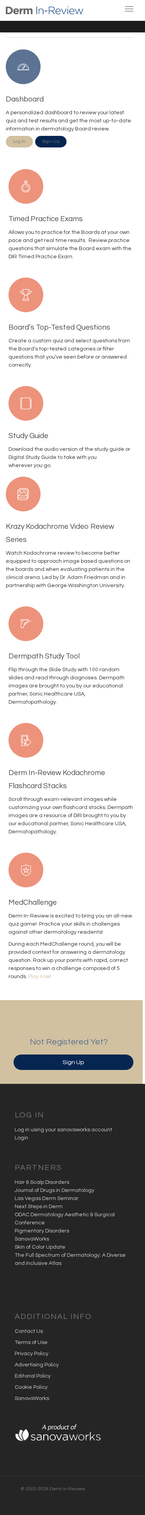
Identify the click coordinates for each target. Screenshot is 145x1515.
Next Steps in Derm (39, 1206)
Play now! (39, 976)
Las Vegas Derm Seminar (46, 1198)
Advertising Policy (37, 1365)
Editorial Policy (33, 1376)
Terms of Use (31, 1342)
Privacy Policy (31, 1353)
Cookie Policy (31, 1387)
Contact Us (29, 1331)
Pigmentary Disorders (42, 1231)
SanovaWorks (32, 1239)
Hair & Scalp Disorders (42, 1182)
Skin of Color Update (40, 1247)
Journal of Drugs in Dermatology (54, 1190)
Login (21, 1138)
